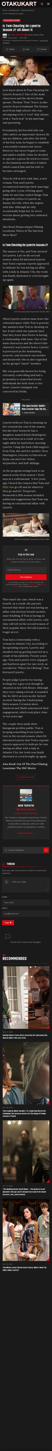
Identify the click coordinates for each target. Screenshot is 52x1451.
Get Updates (26, 577)
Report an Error (27, 777)
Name (5, 897)
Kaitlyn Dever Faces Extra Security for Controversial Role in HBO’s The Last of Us (25, 1037)
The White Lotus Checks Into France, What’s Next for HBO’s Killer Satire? (25, 1269)
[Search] (42, 4)
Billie (6, 487)
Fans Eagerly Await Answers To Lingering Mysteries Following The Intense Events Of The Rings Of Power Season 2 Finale (24, 1113)
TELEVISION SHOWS (11, 20)
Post (7, 923)
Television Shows (27, 10)
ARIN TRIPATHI (17, 35)
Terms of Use (33, 584)
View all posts (24, 833)
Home (5, 10)
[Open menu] (48, 4)
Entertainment (14, 10)
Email (5, 908)
